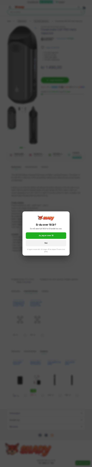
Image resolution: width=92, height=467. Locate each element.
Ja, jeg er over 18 (46, 235)
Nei (46, 243)
